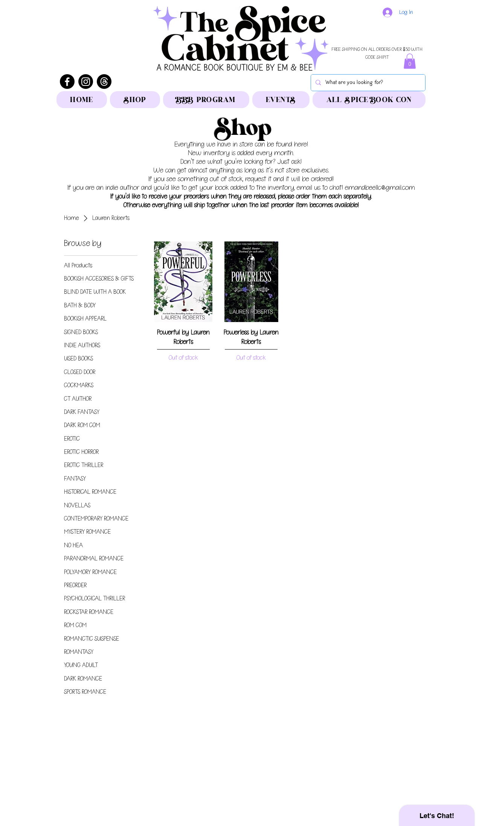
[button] (409, 61)
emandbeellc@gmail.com (380, 187)
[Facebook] (67, 81)
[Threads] (104, 81)
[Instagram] (85, 81)
